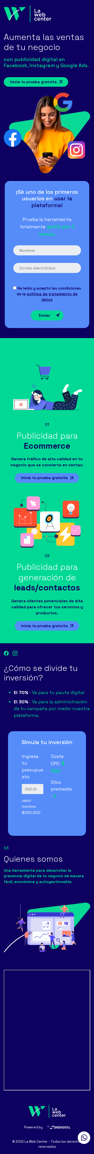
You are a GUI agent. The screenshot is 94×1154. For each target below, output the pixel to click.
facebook (6, 653)
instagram (15, 653)
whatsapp (84, 1137)
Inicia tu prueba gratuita (33, 81)
